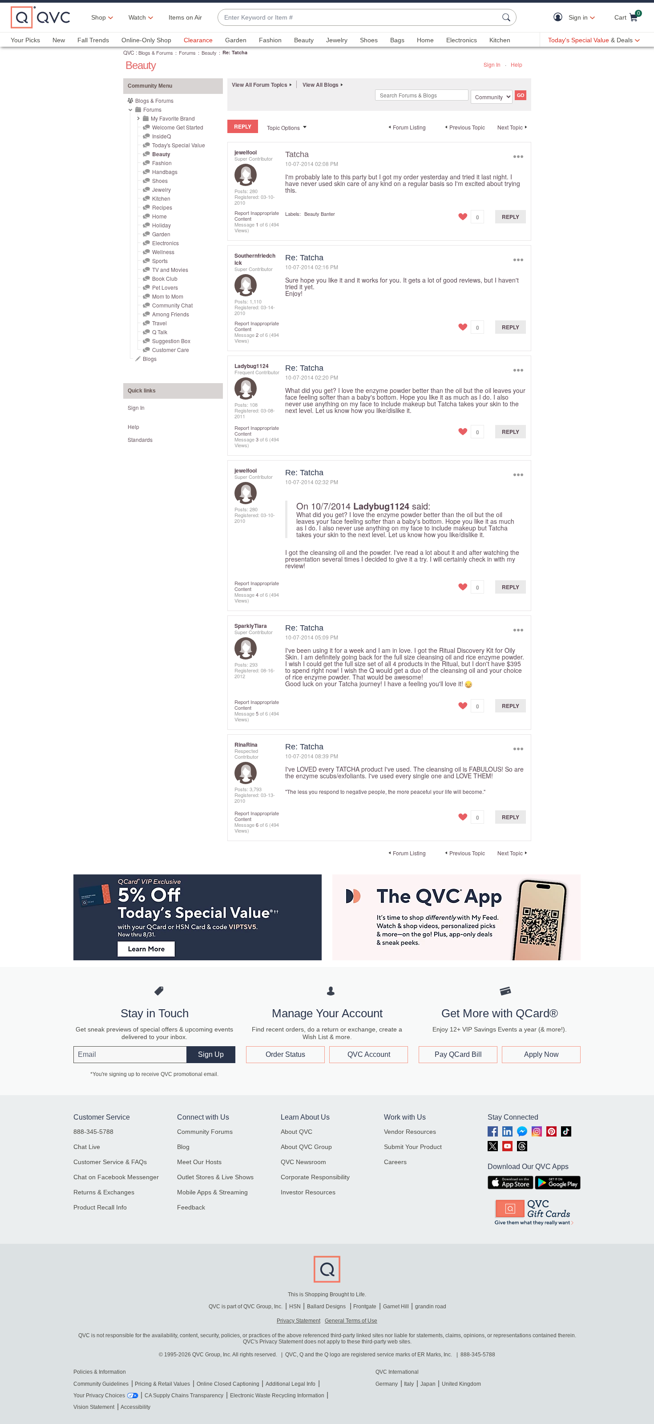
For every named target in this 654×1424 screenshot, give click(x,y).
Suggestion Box (171, 340)
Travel (159, 323)
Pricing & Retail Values (162, 1384)
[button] (560, 17)
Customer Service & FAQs (110, 1161)
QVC (128, 52)
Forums (187, 52)
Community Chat (172, 305)
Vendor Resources (410, 1131)
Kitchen (499, 40)
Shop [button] (98, 17)
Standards (140, 439)
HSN (295, 1306)
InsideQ (161, 136)
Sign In (492, 64)
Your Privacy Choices (99, 1395)
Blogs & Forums (155, 52)
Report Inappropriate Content (256, 215)
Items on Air (185, 17)
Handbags (165, 171)
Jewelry (336, 40)
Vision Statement (93, 1407)
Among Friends (170, 314)
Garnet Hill (396, 1306)
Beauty (304, 40)
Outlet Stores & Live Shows (215, 1177)
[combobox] (358, 17)
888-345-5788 (93, 1131)
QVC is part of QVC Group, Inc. (246, 1306)
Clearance (198, 40)
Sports (160, 260)
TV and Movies (170, 269)
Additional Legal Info (290, 1384)
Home (425, 40)
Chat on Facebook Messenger (116, 1177)
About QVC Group (306, 1146)
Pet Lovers (165, 287)
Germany (386, 1384)
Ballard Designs (327, 1306)
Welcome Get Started (177, 127)
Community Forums (205, 1131)
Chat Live (86, 1146)
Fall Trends (93, 40)
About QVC (296, 1131)
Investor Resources (308, 1192)
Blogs (150, 358)
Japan (428, 1384)
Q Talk (159, 332)
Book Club (165, 278)
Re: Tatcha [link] (234, 52)
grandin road (430, 1306)
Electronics (461, 40)
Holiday (161, 225)
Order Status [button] (285, 1054)
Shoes (369, 40)
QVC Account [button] (368, 1054)
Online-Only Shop (146, 40)
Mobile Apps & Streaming (212, 1192)
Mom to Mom (167, 296)
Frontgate (364, 1306)
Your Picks (25, 40)
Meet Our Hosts (199, 1161)
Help (516, 64)
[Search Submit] (507, 17)
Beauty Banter (319, 213)
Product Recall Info (100, 1207)
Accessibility (135, 1407)
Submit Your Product (413, 1146)
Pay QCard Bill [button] (458, 1054)
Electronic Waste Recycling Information (277, 1395)
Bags (397, 40)
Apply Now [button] (541, 1054)
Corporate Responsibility (315, 1177)
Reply (510, 217)
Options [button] (518, 156)
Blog (183, 1146)
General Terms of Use (351, 1321)
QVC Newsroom (303, 1161)
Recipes (162, 207)
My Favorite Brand (173, 118)
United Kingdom (461, 1384)
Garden (235, 40)
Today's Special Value (178, 145)
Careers (395, 1161)
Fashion (270, 40)
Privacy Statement (298, 1321)
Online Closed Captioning (228, 1384)
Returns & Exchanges (103, 1192)
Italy (409, 1384)
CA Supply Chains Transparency (184, 1395)
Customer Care (170, 349)
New (58, 40)
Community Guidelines (101, 1384)
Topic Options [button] (283, 127)
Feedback (191, 1207)
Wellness (163, 251)
